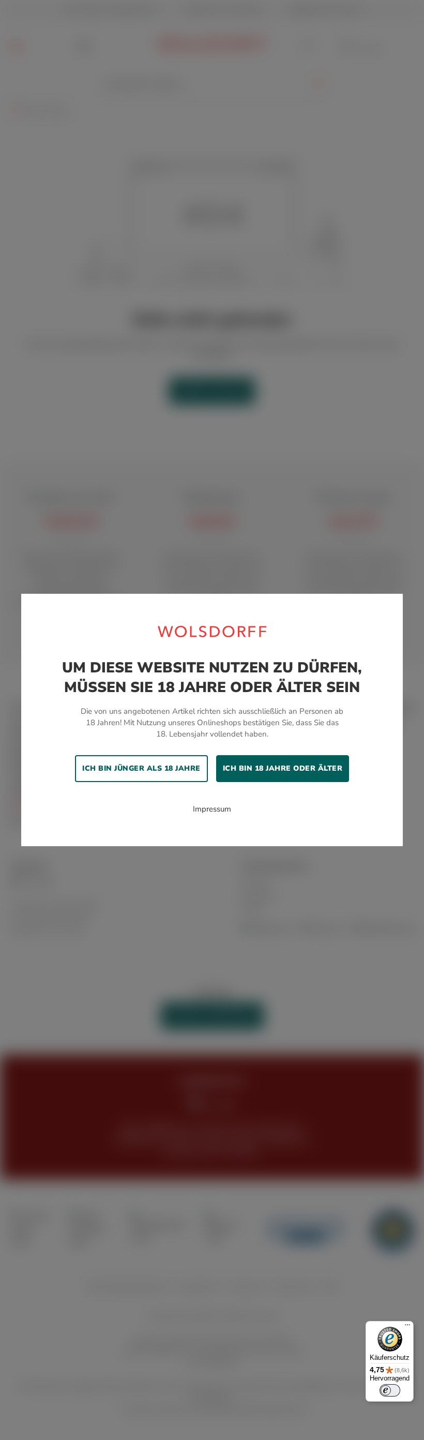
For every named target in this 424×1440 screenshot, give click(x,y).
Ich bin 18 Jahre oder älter (283, 768)
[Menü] (407, 1327)
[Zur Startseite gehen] (212, 631)
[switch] (390, 1390)
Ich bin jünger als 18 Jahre (141, 768)
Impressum (212, 809)
